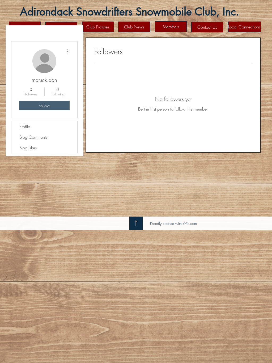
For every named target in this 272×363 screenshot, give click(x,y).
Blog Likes (28, 148)
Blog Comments (33, 137)
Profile (24, 126)
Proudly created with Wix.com (173, 223)
